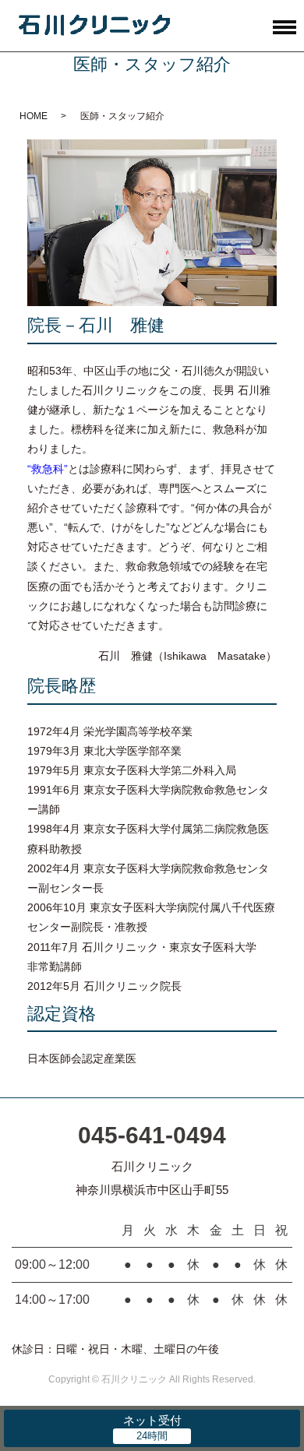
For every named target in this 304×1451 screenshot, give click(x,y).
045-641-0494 (152, 1135)
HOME (33, 116)
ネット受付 (152, 1420)
